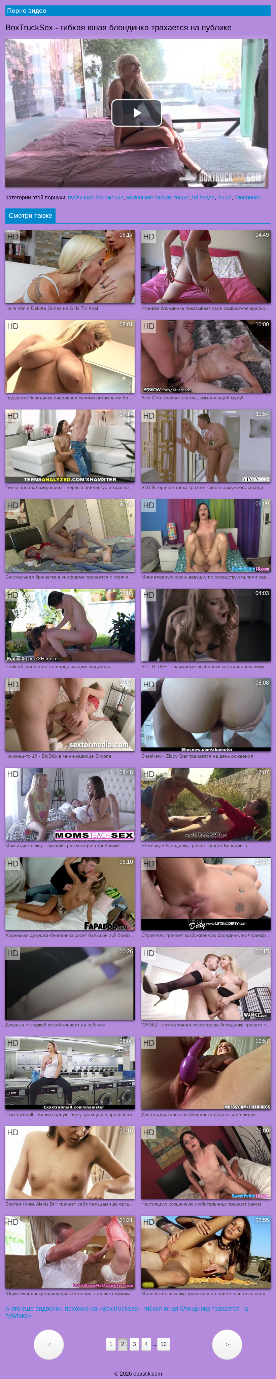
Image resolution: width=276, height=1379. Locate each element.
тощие (181, 197)
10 (164, 1344)
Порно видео (26, 10)
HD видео (203, 197)
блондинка (247, 197)
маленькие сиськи (148, 197)
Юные (224, 197)
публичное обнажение (96, 197)
